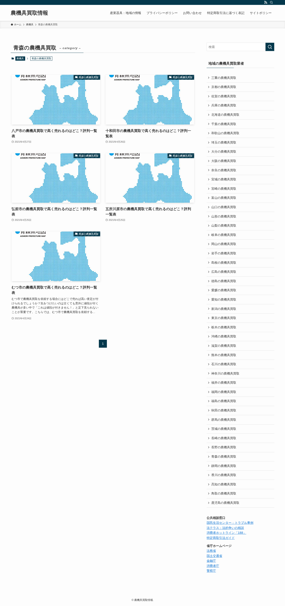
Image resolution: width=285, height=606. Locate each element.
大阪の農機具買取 (223, 161)
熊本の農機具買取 (223, 355)
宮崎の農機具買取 (223, 188)
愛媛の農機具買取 (223, 290)
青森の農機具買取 (223, 456)
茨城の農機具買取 (223, 429)
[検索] (271, 2)
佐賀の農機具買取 (223, 96)
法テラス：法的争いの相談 (225, 528)
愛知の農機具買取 (223, 299)
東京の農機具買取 (223, 318)
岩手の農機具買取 (223, 253)
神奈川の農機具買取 (225, 373)
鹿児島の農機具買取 (225, 502)
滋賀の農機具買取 (223, 345)
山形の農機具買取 (223, 216)
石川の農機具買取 (223, 364)
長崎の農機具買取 (223, 438)
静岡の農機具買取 (223, 466)
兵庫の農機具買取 (223, 105)
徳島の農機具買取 (223, 281)
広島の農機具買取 (223, 271)
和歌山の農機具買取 (225, 133)
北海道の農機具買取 (225, 114)
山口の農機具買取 (223, 207)
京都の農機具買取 (223, 87)
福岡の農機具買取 (223, 392)
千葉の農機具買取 (223, 124)
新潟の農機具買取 (223, 309)
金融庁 (211, 560)
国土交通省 (214, 556)
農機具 (20, 58)
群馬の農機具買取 (223, 419)
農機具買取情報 (29, 13)
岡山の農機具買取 (223, 244)
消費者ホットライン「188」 (226, 532)
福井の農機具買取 (223, 382)
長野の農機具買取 (223, 447)
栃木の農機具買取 (223, 327)
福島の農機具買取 (223, 401)
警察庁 (211, 570)
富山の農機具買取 (223, 197)
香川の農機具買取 (223, 475)
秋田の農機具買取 (223, 410)
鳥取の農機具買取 (223, 493)
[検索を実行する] (269, 47)
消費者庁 (213, 566)
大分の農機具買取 (223, 151)
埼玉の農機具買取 (223, 142)
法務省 (211, 550)
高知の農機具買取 (223, 484)
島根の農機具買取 (223, 262)
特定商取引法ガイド (221, 538)
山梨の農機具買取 (223, 225)
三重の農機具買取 (223, 78)
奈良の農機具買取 (223, 170)
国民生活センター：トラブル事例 (230, 522)
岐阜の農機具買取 (223, 235)
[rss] (266, 2)
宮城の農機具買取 (223, 179)
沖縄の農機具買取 (223, 336)
